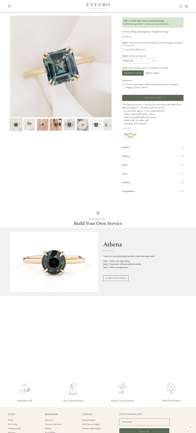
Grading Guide (14, 428)
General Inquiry (89, 420)
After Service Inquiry (91, 424)
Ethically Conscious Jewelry (122, 400)
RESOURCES (51, 414)
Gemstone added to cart (135, 49)
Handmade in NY (24, 400)
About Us (49, 420)
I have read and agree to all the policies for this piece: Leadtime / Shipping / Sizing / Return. (152, 86)
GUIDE (11, 414)
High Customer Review (73, 400)
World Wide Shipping (171, 400)
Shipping (125, 156)
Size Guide (12, 424)
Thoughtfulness (128, 191)
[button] (181, 6)
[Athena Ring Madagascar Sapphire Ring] (16, 125)
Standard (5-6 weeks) (133, 73)
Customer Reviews (53, 424)
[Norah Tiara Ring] (130, 135)
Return (125, 165)
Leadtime (125, 147)
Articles (48, 428)
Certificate (126, 182)
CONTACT (87, 414)
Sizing (124, 173)
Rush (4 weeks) (152, 73)
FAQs (10, 420)
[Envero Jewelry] (98, 6)
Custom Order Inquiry (91, 428)
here (170, 42)
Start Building (116, 278)
